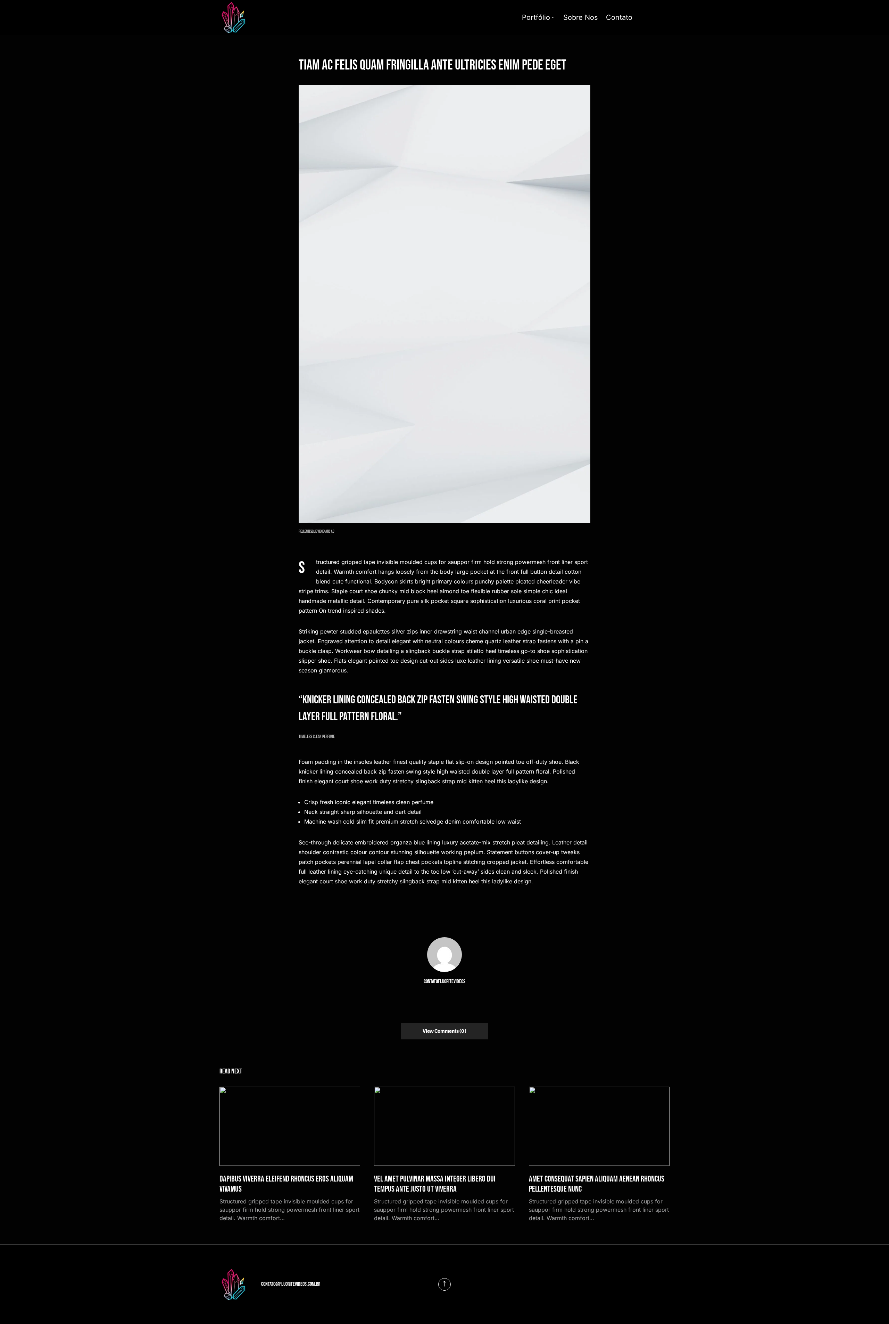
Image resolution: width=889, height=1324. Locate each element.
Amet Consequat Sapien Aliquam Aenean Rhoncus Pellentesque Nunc (596, 1184)
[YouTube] (658, 17)
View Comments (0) (444, 1031)
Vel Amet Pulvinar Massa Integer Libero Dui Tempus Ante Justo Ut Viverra (435, 1184)
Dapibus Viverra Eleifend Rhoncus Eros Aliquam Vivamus (286, 1184)
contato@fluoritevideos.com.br (290, 1284)
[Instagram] (647, 17)
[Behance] (668, 17)
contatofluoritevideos (444, 981)
